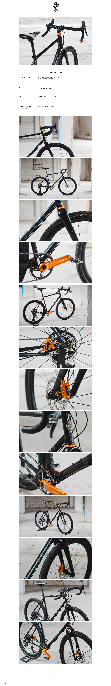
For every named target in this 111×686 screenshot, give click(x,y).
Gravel (55, 68)
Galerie (46, 7)
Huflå (69, 7)
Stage (64, 7)
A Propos (32, 7)
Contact (83, 7)
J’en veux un (39, 7)
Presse (13, 683)
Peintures (76, 7)
